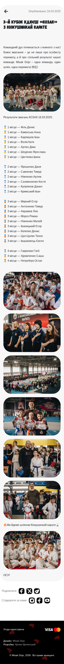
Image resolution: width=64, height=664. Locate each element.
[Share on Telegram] (37, 591)
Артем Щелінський (25, 644)
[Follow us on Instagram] (32, 601)
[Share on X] (29, 591)
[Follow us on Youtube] (47, 601)
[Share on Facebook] (22, 591)
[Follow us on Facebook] (39, 601)
